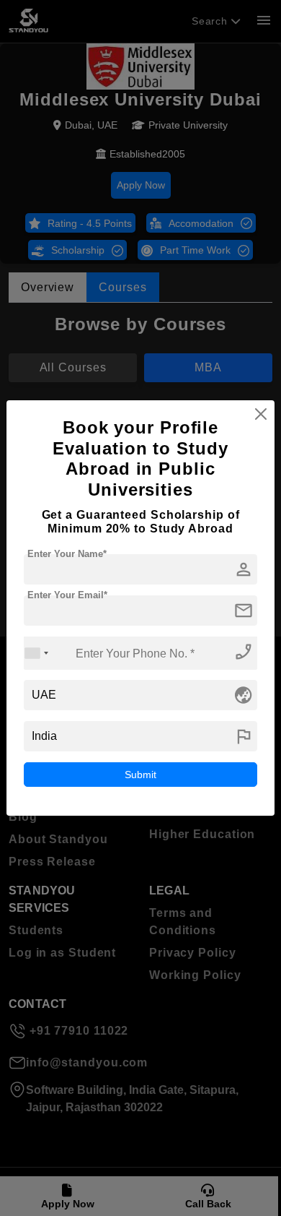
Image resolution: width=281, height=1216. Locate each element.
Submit (140, 774)
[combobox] (36, 653)
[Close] (261, 414)
